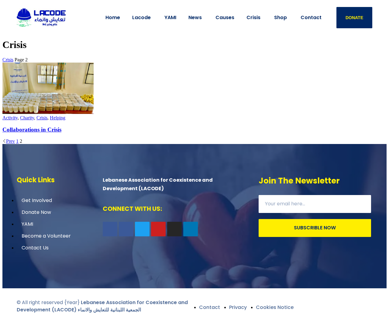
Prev (10, 141)
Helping (57, 117)
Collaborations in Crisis (31, 129)
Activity (10, 117)
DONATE (354, 17)
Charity (27, 117)
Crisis (7, 59)
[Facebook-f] (110, 229)
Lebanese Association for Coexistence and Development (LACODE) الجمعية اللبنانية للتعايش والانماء (102, 306)
